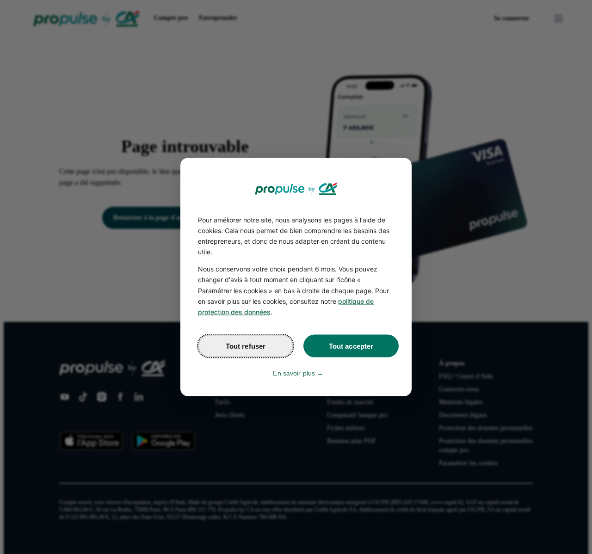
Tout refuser (246, 346)
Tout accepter (351, 346)
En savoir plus (294, 372)
